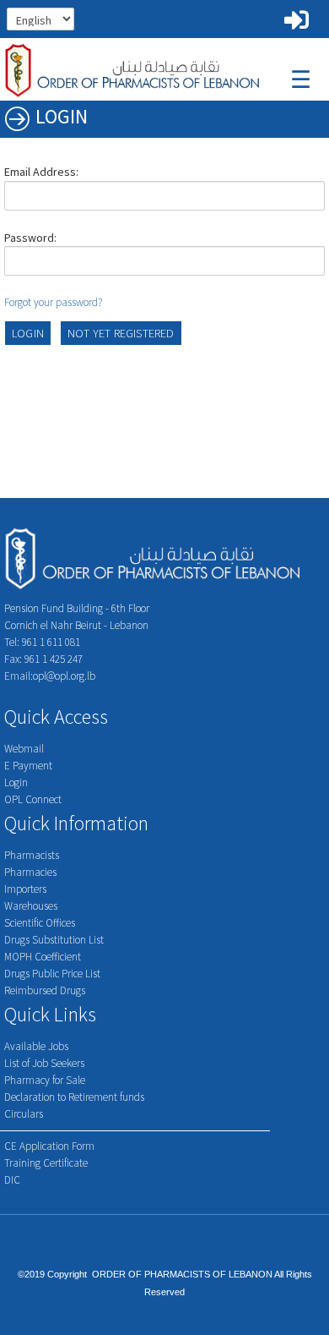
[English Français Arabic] (75, 17)
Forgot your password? (53, 302)
